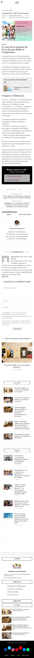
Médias (6, 655)
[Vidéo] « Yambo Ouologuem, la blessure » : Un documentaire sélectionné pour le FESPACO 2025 (21, 489)
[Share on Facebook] (22, 189)
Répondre (5, 276)
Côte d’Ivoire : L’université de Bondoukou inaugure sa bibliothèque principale (22, 459)
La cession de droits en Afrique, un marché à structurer (22, 399)
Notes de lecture (25, 655)
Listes (18, 655)
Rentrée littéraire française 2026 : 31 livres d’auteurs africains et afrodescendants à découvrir (21, 412)
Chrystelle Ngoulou (15, 16)
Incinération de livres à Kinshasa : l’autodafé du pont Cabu (22, 436)
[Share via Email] (26, 189)
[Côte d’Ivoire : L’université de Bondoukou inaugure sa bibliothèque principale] (8, 458)
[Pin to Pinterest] (24, 189)
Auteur (9, 214)
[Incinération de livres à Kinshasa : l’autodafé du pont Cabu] (8, 436)
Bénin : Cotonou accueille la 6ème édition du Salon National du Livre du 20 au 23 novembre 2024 (21, 518)
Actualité (13, 655)
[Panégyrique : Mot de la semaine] (8, 88)
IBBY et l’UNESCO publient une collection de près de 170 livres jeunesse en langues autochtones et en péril (22, 425)
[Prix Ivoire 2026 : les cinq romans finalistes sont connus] (17, 352)
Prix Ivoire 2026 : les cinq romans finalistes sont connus (22, 389)
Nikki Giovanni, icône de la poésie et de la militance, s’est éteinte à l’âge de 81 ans (22, 503)
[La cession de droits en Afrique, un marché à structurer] (8, 400)
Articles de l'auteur (25, 214)
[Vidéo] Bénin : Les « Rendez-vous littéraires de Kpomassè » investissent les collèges (22, 473)
